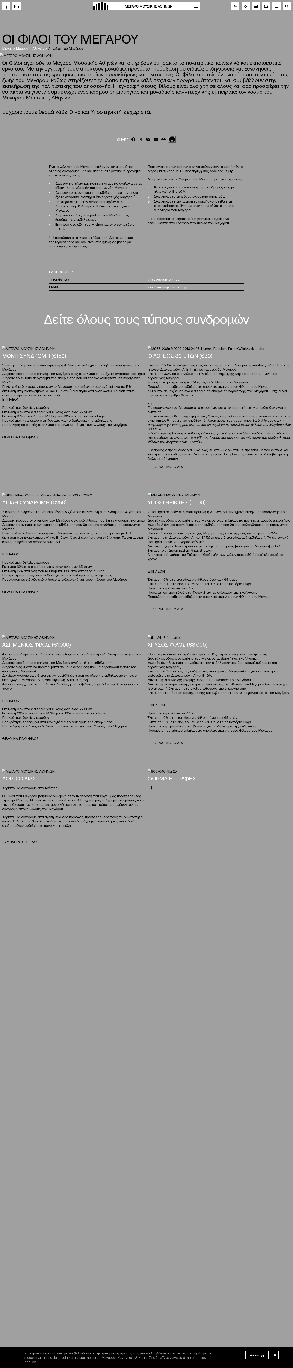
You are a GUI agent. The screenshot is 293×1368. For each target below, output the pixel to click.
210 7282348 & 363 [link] (163, 279)
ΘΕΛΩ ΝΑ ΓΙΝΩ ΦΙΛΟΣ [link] (20, 437)
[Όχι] (275, 1355)
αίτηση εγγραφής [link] (196, 201)
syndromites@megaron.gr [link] (180, 205)
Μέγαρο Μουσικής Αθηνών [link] (23, 48)
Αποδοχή (257, 1355)
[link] (6, 6)
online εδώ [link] (217, 196)
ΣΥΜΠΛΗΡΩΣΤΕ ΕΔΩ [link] (19, 841)
